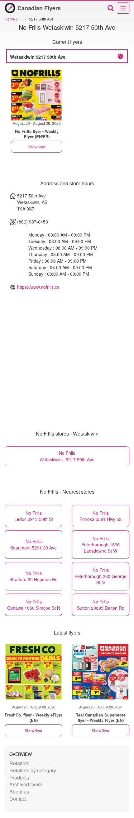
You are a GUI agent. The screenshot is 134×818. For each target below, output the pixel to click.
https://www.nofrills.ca (38, 287)
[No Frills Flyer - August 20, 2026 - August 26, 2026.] (36, 94)
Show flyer (36, 146)
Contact (17, 798)
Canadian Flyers (39, 8)
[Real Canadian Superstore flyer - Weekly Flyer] (100, 671)
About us (19, 791)
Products (19, 777)
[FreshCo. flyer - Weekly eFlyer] (33, 671)
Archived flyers (25, 784)
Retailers (19, 763)
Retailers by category (32, 770)
